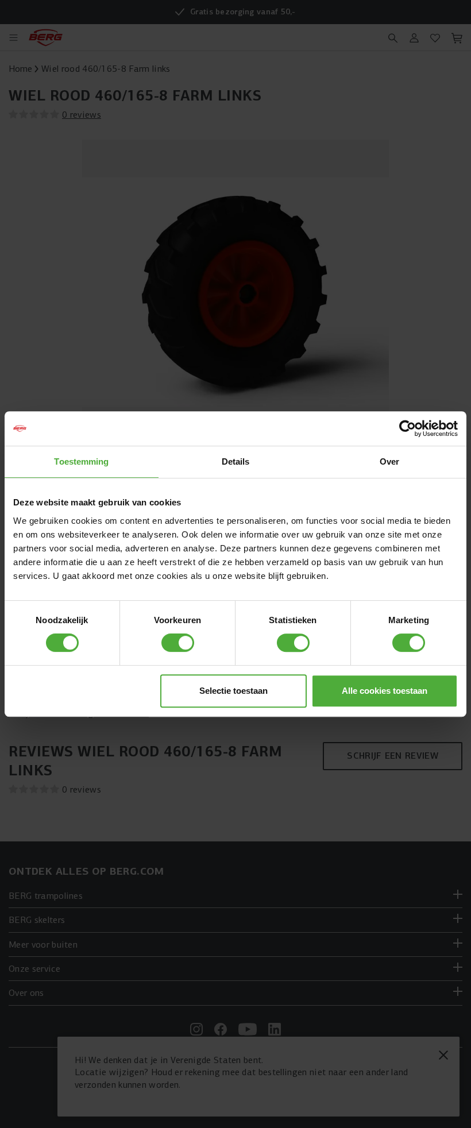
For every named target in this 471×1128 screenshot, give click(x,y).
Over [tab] (389, 461)
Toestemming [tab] (81, 461)
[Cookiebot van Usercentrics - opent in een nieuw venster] (407, 428)
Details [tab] (236, 461)
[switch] (177, 642)
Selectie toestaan (233, 691)
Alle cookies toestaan (384, 691)
